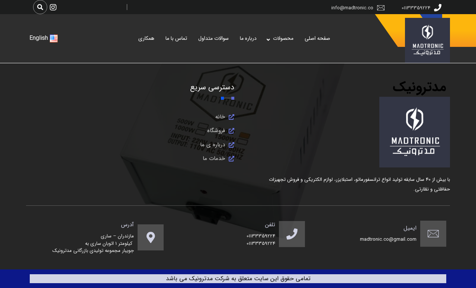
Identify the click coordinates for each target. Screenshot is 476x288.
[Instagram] (53, 7)
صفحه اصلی (317, 38)
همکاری (146, 38)
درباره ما (248, 38)
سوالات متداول (213, 38)
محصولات (283, 38)
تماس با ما (176, 38)
